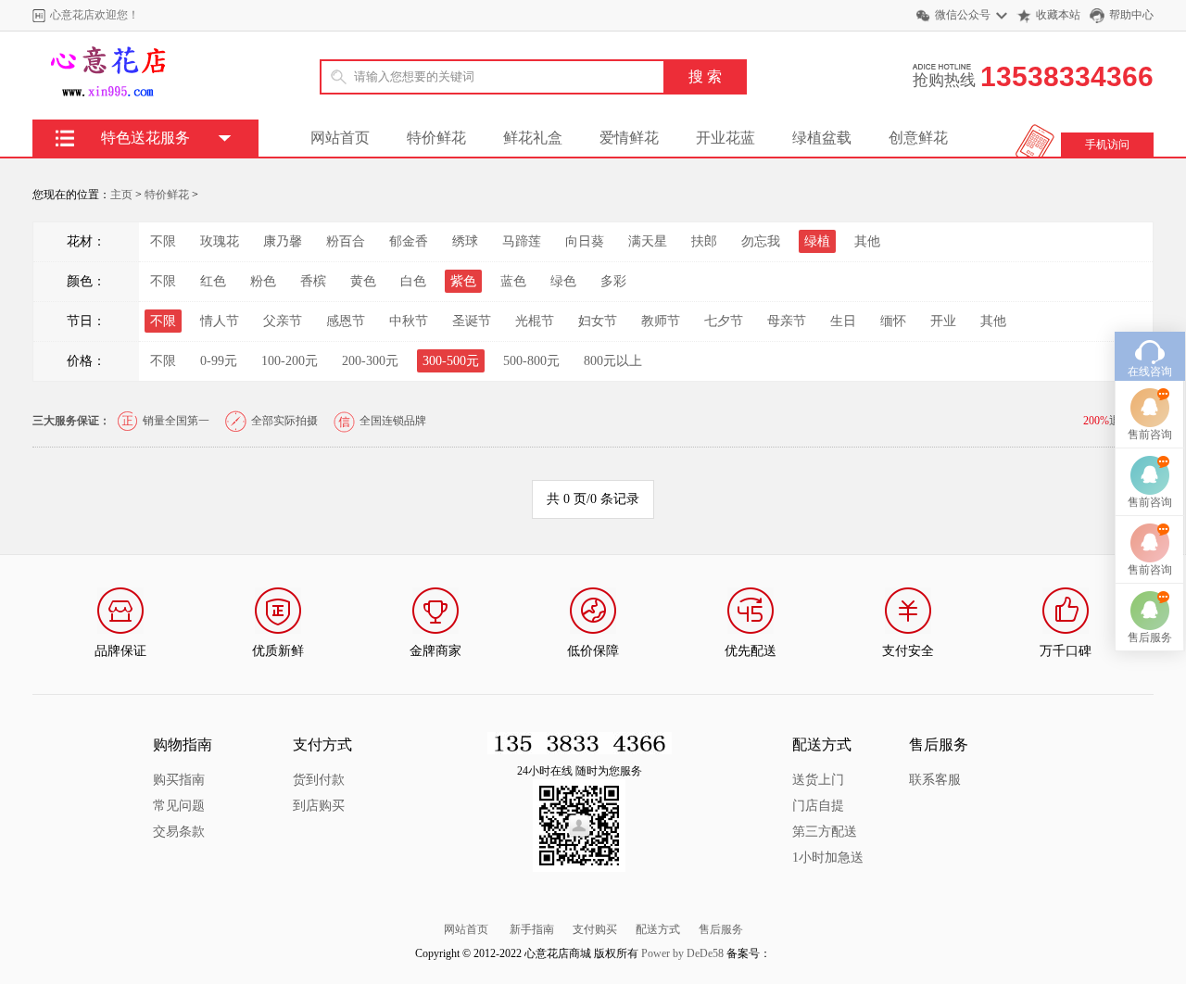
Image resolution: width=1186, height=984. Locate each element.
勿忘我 (760, 241)
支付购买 (595, 929)
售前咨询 (1150, 434)
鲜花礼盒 (532, 137)
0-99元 (218, 361)
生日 (843, 321)
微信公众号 (962, 14)
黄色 (363, 281)
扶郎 (704, 241)
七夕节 (723, 321)
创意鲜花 (918, 137)
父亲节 (282, 321)
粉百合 (345, 241)
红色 (213, 281)
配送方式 (658, 929)
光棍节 (534, 321)
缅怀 (893, 321)
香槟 (313, 281)
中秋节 (408, 321)
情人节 (219, 321)
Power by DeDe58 (682, 953)
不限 (163, 241)
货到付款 (319, 780)
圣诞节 (471, 321)
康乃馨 (282, 241)
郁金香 (408, 241)
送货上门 (818, 780)
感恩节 (345, 321)
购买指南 (179, 780)
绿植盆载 (822, 137)
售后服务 (721, 929)
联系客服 (935, 780)
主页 (121, 194)
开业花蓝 (725, 137)
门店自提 (818, 806)
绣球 (465, 241)
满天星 (647, 241)
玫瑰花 (219, 241)
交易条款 (179, 832)
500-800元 (531, 361)
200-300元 (370, 361)
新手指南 (532, 929)
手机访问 (1107, 144)
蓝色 (513, 281)
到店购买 (319, 806)
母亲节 (786, 321)
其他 (867, 241)
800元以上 (613, 361)
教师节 (660, 321)
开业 (943, 321)
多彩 (613, 281)
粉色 (263, 281)
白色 (413, 281)
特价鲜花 (436, 137)
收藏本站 (1058, 14)
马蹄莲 (521, 241)
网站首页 (340, 137)
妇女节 (597, 321)
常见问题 (179, 806)
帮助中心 (1131, 14)
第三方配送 (824, 832)
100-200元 (289, 361)
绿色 (563, 281)
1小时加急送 (828, 857)
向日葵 (584, 241)
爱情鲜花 (629, 137)
